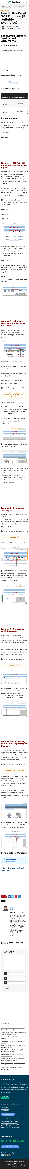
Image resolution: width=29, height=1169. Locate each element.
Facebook (6, 1141)
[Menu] (2, 2)
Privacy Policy (10, 1153)
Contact (22, 1141)
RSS (18, 1141)
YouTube (2, 1141)
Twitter (10, 1141)
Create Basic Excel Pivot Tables (9, 1121)
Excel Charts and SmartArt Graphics (10, 1124)
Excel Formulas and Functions (9, 1123)
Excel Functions (8, 6)
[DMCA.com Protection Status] (6, 1155)
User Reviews (4, 1107)
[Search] (26, 2)
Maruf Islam (15, 26)
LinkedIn (14, 1141)
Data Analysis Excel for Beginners (10, 1127)
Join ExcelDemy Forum (10, 1147)
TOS (16, 1153)
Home (2, 6)
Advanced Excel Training (7, 1126)
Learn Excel (5, 870)
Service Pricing (5, 1110)
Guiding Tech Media (18, 1161)
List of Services (5, 1109)
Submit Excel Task (8, 1114)
